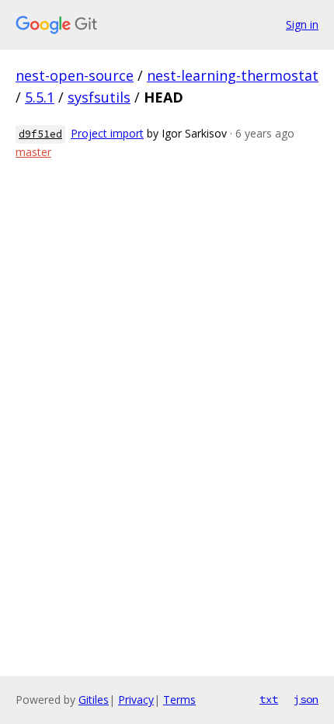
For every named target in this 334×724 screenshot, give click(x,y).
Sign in (302, 24)
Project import (107, 133)
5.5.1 (39, 97)
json (306, 699)
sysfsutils (99, 97)
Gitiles (93, 699)
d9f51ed (40, 134)
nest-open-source (75, 75)
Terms (179, 699)
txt (268, 699)
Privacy (136, 699)
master (33, 151)
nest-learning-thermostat (232, 75)
